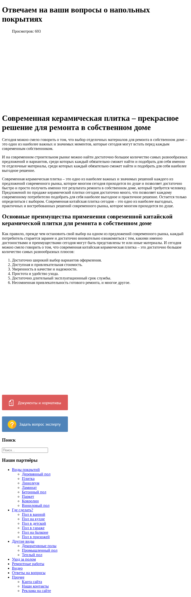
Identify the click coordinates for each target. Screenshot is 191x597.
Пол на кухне (33, 519)
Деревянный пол (36, 474)
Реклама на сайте (36, 591)
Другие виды (23, 541)
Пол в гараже (33, 528)
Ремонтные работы (28, 564)
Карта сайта (32, 582)
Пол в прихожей (36, 537)
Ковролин (30, 501)
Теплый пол (32, 555)
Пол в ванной (33, 514)
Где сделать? (22, 510)
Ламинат (29, 487)
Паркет (28, 496)
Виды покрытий (26, 469)
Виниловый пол (35, 505)
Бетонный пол (34, 492)
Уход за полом (24, 559)
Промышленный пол (39, 550)
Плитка (28, 478)
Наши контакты (35, 586)
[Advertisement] (49, 72)
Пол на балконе (35, 532)
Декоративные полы (39, 546)
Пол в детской (34, 523)
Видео (17, 568)
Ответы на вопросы (29, 573)
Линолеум (30, 483)
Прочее (18, 577)
